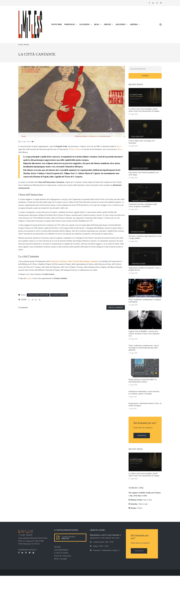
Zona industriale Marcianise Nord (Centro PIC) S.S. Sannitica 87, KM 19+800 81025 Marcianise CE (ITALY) (32, 541)
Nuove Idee (56, 24)
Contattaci (141, 435)
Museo (120, 149)
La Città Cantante (59, 295)
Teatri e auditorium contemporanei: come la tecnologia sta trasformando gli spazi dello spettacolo (144, 348)
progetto (29, 278)
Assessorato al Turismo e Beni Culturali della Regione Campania (74, 261)
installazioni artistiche (38, 295)
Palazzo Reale (75, 149)
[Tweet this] (32, 299)
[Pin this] (39, 299)
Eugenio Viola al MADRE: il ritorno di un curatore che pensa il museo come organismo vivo (144, 334)
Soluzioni (120, 24)
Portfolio (69, 24)
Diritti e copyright (60, 559)
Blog (96, 24)
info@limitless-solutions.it (27, 550)
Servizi (107, 24)
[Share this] (29, 299)
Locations (84, 24)
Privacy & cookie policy (62, 556)
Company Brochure (68, 537)
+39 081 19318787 (25, 535)
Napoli (118, 146)
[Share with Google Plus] (36, 299)
